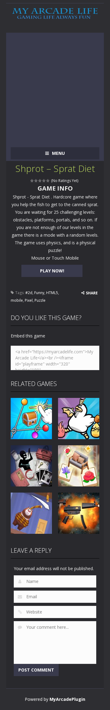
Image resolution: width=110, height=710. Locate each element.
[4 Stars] (44, 180)
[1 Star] (32, 180)
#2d (28, 292)
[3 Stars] (40, 180)
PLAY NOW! (52, 271)
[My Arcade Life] (55, 13)
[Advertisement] (55, 88)
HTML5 (52, 292)
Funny (39, 292)
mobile (17, 300)
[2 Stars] (36, 180)
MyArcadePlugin (67, 699)
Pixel (29, 300)
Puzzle (40, 300)
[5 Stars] (48, 180)
